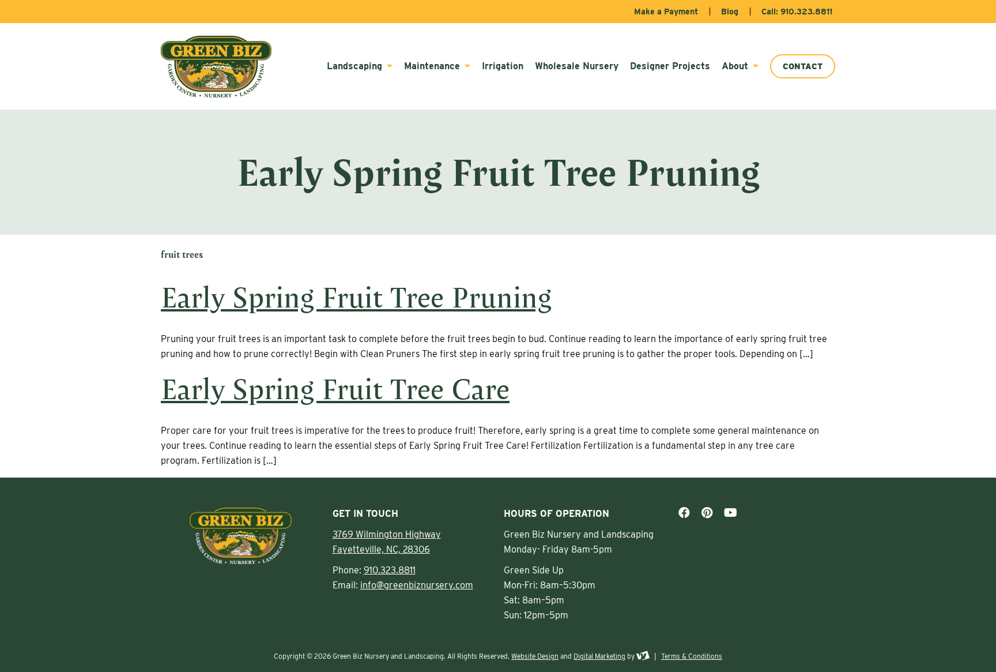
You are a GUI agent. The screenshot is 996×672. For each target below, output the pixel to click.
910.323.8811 (390, 570)
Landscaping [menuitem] (356, 66)
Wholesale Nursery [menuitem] (576, 66)
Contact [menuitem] (803, 66)
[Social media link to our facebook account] (684, 513)
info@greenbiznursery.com (416, 585)
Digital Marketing (599, 656)
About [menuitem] (736, 66)
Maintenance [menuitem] (433, 66)
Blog (729, 11)
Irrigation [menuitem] (502, 66)
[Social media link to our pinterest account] (706, 513)
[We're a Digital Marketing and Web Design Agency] (643, 656)
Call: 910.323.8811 (796, 11)
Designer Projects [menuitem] (670, 66)
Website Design (535, 656)
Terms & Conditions (691, 656)
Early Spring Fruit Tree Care (335, 388)
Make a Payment (666, 11)
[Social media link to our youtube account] (730, 513)
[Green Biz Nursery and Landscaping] (222, 66)
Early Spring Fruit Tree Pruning (356, 296)
